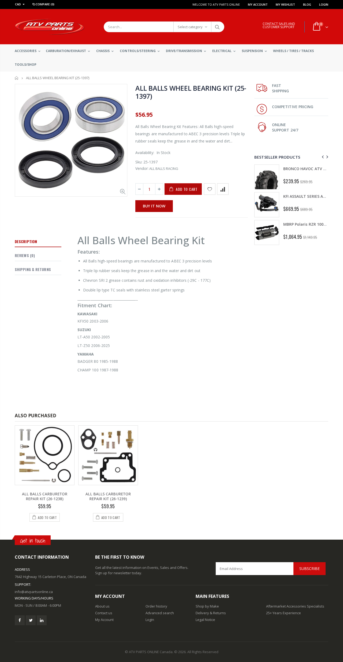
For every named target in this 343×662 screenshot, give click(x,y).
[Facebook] (20, 620)
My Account (258, 4)
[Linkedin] (42, 620)
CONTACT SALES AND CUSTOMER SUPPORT (279, 25)
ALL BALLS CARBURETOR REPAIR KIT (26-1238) (44, 496)
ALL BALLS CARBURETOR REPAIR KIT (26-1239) (108, 496)
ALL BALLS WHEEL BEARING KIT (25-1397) (190, 92)
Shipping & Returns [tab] (33, 269)
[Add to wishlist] (209, 189)
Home (17, 78)
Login (323, 4)
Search (217, 27)
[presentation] (322, 156)
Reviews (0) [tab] (25, 255)
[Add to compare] (223, 189)
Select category (190, 26)
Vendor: (141, 168)
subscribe (309, 568)
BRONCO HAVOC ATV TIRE (307, 168)
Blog (307, 4)
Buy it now (154, 206)
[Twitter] (31, 620)
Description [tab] (26, 241)
